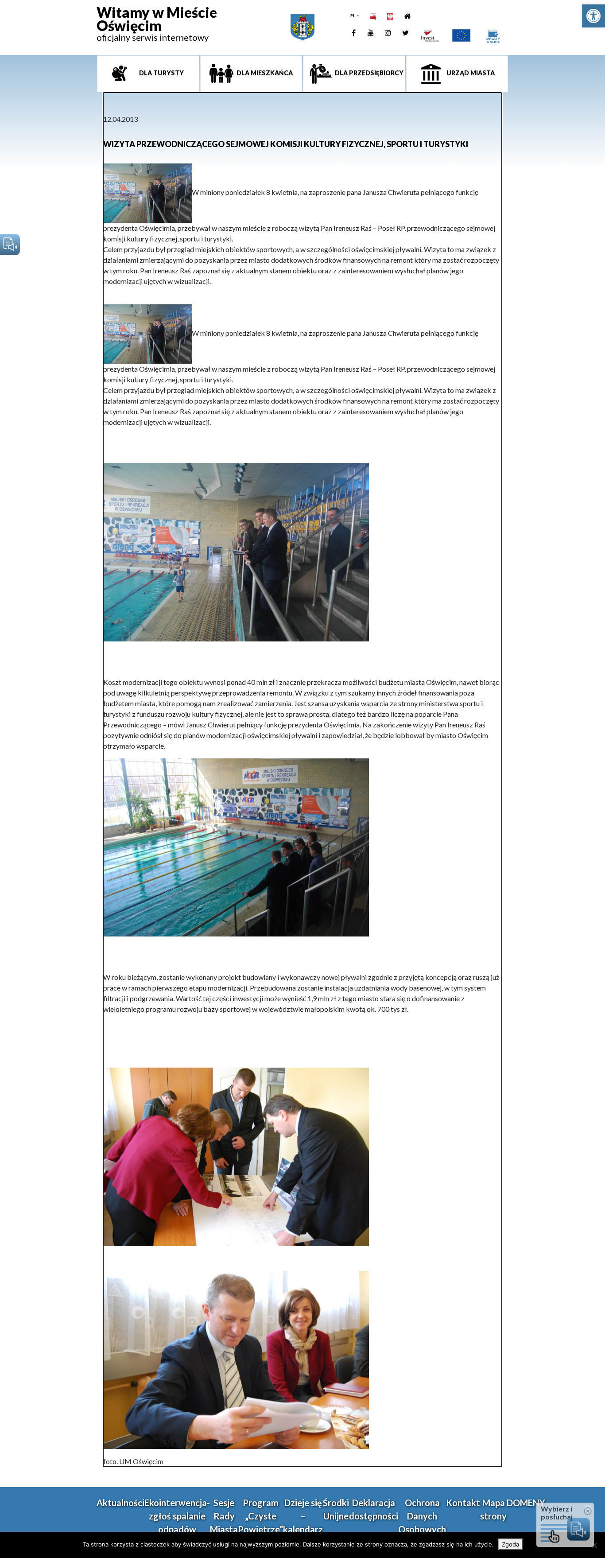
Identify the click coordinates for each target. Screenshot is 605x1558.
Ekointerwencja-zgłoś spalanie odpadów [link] (177, 1516)
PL (353, 15)
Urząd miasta (470, 73)
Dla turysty (161, 73)
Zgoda (510, 1544)
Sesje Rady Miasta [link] (224, 1516)
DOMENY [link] (526, 1502)
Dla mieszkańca (264, 73)
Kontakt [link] (463, 1502)
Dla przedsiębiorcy (368, 73)
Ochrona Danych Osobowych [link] (422, 1516)
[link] (593, 15)
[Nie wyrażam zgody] (593, 1545)
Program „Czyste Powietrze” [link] (260, 1516)
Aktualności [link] (120, 1502)
